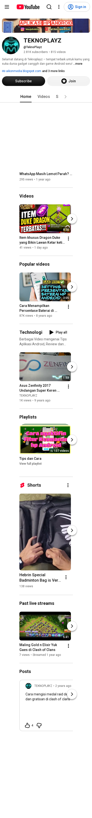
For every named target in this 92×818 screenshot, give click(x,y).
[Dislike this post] (39, 725)
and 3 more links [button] (53, 71)
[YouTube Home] (28, 7)
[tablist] (46, 97)
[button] (65, 97)
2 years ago (63, 686)
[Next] (72, 219)
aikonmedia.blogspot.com (23, 71)
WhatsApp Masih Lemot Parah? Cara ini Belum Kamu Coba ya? (46, 174)
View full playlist (30, 463)
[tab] (26, 97)
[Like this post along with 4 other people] (27, 725)
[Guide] (7, 7)
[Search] (49, 7)
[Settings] (59, 7)
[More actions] (68, 238)
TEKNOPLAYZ (28, 395)
